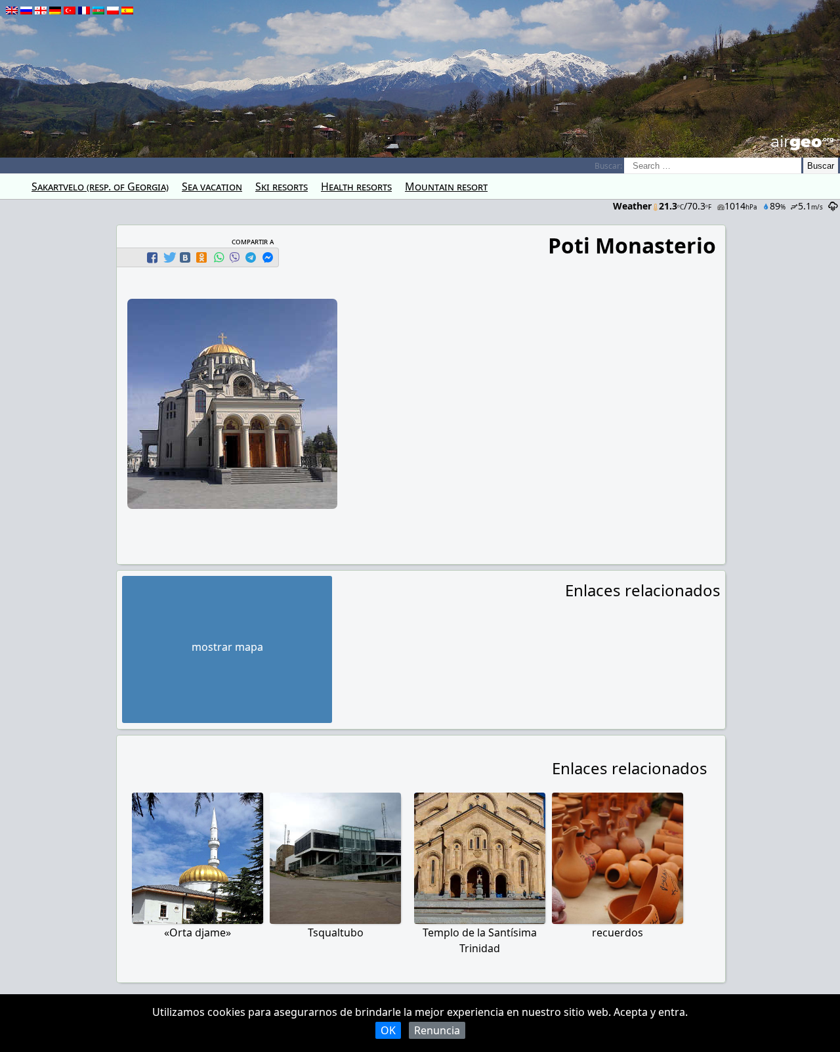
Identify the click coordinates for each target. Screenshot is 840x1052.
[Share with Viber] (234, 257)
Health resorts (356, 186)
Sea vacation (212, 186)
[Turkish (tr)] (69, 10)
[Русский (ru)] (26, 10)
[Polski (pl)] (113, 10)
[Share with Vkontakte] (185, 257)
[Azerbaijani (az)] (98, 10)
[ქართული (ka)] (41, 10)
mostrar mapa (227, 647)
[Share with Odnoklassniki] (201, 257)
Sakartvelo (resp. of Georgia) (100, 186)
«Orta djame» (197, 932)
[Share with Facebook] (152, 257)
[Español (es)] (127, 10)
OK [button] (388, 1030)
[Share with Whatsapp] (218, 257)
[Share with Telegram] (250, 257)
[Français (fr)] (84, 10)
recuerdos (617, 932)
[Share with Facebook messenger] (268, 257)
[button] (154, 257)
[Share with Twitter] (168, 257)
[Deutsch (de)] (55, 10)
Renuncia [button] (437, 1030)
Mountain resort (446, 186)
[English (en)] (12, 10)
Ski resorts (281, 186)
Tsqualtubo (336, 932)
